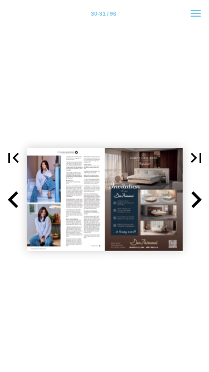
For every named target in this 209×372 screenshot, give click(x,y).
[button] (13, 158)
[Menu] (195, 13)
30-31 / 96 (103, 14)
